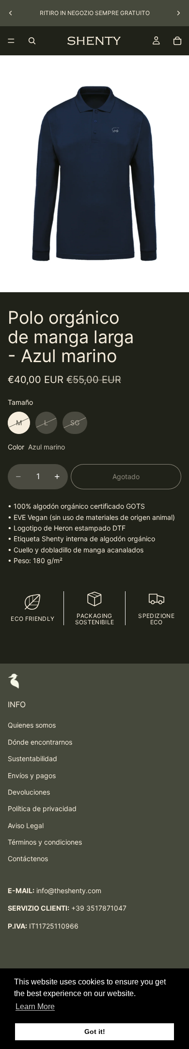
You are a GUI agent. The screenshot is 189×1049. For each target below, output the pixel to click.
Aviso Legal (26, 825)
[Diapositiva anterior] (10, 13)
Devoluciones (29, 792)
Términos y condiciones (45, 842)
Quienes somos (32, 725)
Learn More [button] (35, 1006)
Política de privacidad (42, 808)
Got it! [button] (94, 1031)
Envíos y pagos (32, 775)
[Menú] (11, 41)
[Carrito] (177, 40)
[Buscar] (32, 40)
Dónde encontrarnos (40, 742)
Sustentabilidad (32, 758)
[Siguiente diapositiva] (178, 13)
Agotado (126, 476)
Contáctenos (28, 858)
